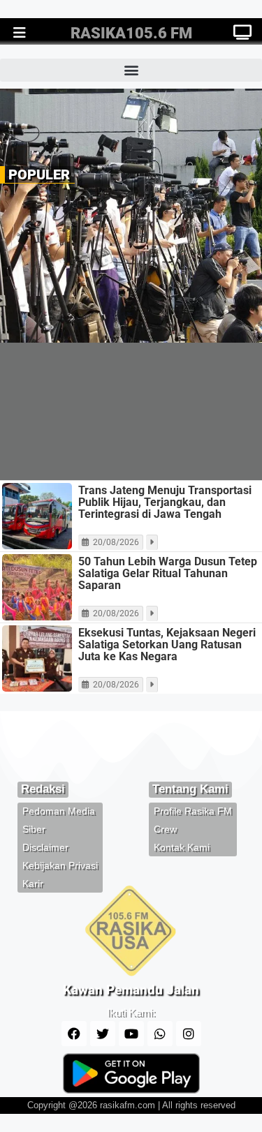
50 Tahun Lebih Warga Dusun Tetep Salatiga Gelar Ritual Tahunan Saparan (167, 573)
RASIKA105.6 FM (131, 33)
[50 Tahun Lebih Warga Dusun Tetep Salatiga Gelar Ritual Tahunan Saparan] (37, 587)
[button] (131, 70)
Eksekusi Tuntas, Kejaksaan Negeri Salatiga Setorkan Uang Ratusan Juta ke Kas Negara (167, 644)
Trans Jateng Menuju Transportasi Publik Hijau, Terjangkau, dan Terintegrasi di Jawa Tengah (165, 502)
